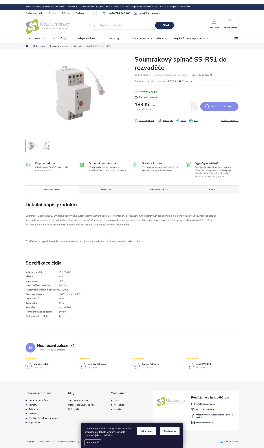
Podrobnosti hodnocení (175, 75)
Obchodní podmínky (34, 13)
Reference (66, 13)
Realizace (80, 13)
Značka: (229, 120)
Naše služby (119, 405)
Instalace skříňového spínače (81, 404)
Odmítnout (146, 431)
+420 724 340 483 (205, 409)
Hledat (164, 25)
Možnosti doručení (148, 97)
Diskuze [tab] (212, 189)
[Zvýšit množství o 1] (193, 104)
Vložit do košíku (222, 106)
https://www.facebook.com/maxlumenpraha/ (214, 416)
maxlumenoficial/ (204, 422)
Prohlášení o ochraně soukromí (43, 418)
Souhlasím (170, 431)
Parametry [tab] (105, 189)
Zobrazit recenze (57, 349)
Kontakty (52, 13)
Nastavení (93, 442)
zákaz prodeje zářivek (78, 400)
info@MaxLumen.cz (205, 404)
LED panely (73, 409)
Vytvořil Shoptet (231, 441)
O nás (116, 400)
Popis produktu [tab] (52, 189)
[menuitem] (37, 38)
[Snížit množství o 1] (193, 108)
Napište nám (34, 422)
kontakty (118, 409)
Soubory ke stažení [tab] (158, 189)
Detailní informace (181, 81)
